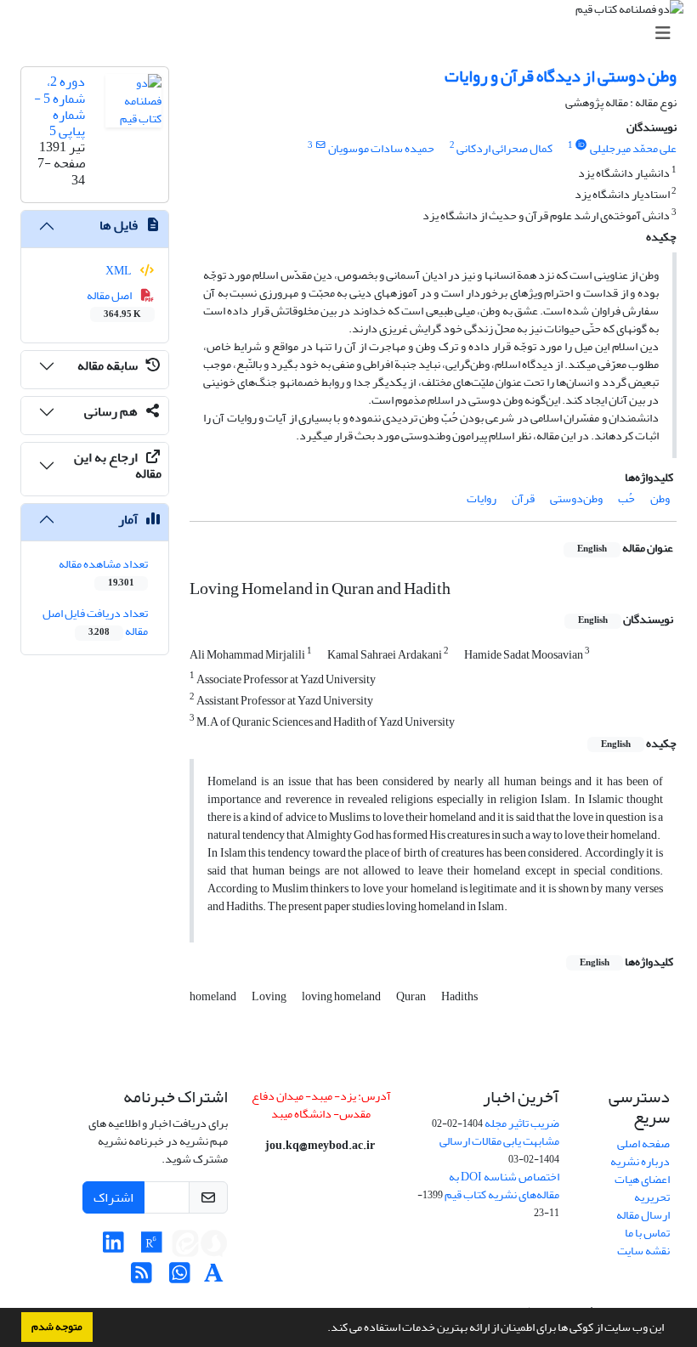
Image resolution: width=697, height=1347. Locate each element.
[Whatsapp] (180, 1277)
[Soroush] (214, 1247)
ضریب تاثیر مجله (521, 1123)
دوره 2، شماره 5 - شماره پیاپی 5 (59, 106)
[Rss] (141, 1277)
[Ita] (185, 1247)
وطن (660, 498)
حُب (626, 498)
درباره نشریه (640, 1161)
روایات (481, 498)
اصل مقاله (114, 303)
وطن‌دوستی (576, 498)
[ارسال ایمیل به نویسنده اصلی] (320, 145)
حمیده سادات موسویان (381, 148)
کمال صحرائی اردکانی (504, 148)
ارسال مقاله (643, 1214)
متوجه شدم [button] (56, 1326)
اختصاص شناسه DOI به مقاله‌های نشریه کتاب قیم (502, 1185)
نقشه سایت (643, 1250)
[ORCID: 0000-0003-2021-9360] (581, 145)
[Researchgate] (151, 1247)
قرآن (523, 498)
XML (119, 270)
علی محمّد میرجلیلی (633, 148)
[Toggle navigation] (353, 33)
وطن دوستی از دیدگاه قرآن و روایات (561, 76)
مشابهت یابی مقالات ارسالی (499, 1140)
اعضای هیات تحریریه (642, 1188)
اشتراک (113, 1197)
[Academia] (214, 1277)
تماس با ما (647, 1232)
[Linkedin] (113, 1247)
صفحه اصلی (643, 1143)
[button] (323, 1329)
